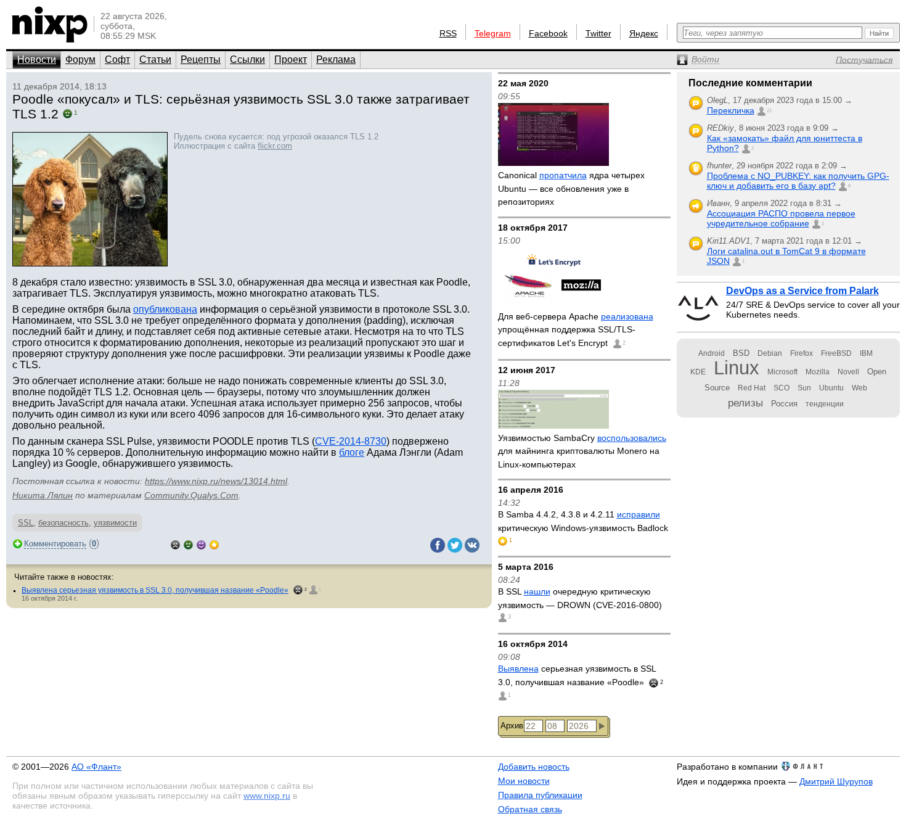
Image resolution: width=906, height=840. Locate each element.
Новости (36, 59)
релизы (745, 403)
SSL (25, 522)
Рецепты (201, 59)
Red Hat (751, 388)
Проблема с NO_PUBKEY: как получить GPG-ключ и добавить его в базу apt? (798, 181)
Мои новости (524, 781)
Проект (290, 59)
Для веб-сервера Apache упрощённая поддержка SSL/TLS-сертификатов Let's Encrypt (575, 329)
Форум (80, 59)
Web (859, 388)
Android (711, 353)
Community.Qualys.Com (191, 495)
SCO (781, 388)
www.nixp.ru (266, 796)
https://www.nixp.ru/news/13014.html (216, 481)
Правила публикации (540, 795)
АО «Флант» (96, 767)
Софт (117, 59)
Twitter (598, 33)
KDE (698, 372)
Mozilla (818, 372)
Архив (511, 725)
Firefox (801, 353)
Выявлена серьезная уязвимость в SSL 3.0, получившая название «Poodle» (155, 590)
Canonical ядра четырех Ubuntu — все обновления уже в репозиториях (571, 188)
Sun (804, 388)
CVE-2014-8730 (350, 441)
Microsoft (782, 372)
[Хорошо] (201, 544)
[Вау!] (214, 544)
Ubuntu (831, 388)
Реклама (336, 59)
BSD (741, 353)
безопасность (63, 522)
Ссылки (247, 59)
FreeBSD (836, 353)
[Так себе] (188, 544)
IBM (866, 353)
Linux (736, 368)
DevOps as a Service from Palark (802, 291)
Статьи (155, 59)
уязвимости (115, 522)
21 (769, 110)
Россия (784, 403)
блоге (351, 452)
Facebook (548, 33)
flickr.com (275, 145)
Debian (769, 353)
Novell (848, 372)
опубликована (165, 309)
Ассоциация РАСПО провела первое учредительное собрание (781, 218)
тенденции (825, 404)
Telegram (493, 33)
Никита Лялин (42, 495)
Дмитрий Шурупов (836, 781)
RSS (448, 33)
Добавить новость (533, 767)
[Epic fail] (175, 544)
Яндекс (643, 33)
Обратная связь (530, 809)
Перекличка (730, 110)
